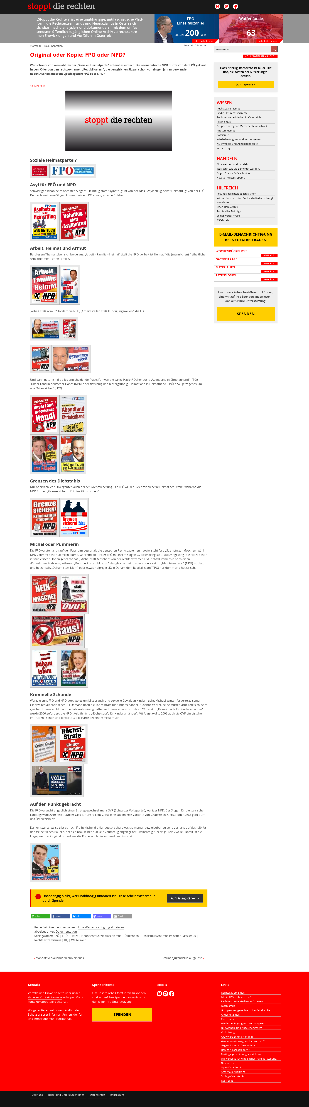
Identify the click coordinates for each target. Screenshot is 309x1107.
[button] (40, 916)
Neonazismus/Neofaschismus (101, 936)
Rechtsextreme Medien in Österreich (239, 117)
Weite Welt (78, 940)
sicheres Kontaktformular (45, 997)
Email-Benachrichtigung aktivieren (101, 927)
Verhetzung (223, 148)
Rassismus (223, 135)
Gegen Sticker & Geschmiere (234, 173)
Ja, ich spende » (245, 84)
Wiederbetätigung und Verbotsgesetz (239, 139)
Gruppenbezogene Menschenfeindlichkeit (242, 126)
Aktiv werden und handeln (233, 164)
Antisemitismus (226, 130)
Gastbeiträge (245, 261)
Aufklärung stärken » (185, 898)
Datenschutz (97, 1094)
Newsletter (223, 202)
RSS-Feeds (223, 220)
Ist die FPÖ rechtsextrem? (232, 113)
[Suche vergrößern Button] (274, 49)
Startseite (35, 46)
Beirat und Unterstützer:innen (66, 1094)
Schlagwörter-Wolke (229, 215)
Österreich (131, 936)
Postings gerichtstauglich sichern (236, 193)
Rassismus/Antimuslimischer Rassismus (169, 936)
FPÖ (65, 936)
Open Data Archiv (227, 207)
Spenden (246, 313)
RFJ (66, 940)
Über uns (37, 1094)
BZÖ (56, 936)
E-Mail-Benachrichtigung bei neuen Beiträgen (245, 237)
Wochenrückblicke (245, 253)
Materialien (245, 269)
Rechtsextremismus (47, 940)
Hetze (74, 936)
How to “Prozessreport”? (231, 177)
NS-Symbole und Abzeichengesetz (237, 143)
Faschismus (224, 121)
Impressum (117, 1094)
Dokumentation (53, 46)
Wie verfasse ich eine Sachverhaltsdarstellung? (245, 198)
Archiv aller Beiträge (229, 211)
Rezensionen (245, 277)
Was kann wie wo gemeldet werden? (238, 168)
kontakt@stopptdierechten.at (48, 1002)
